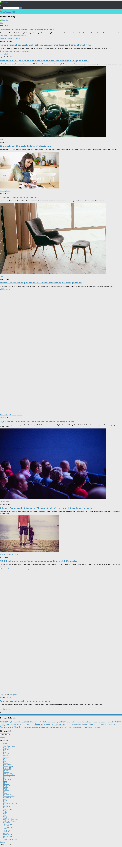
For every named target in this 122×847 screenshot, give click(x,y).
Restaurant (98, 724)
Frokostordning (102, 722)
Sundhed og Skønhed (11, 727)
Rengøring (91, 724)
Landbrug (6, 782)
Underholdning (4, 501)
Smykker (103, 724)
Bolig (1, 38)
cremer (54, 722)
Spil (107, 724)
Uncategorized (66, 727)
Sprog (110, 724)
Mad (45, 724)
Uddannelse (56, 727)
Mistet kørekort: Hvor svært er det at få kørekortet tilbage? (27, 29)
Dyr (57, 722)
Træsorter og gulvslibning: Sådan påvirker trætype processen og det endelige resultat (41, 283)
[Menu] (0, 5)
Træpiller (6, 831)
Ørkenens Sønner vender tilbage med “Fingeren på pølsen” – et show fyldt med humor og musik (46, 508)
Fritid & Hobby (4, 415)
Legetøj (31, 724)
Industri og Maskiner (13, 724)
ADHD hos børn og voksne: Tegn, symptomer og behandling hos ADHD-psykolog (38, 561)
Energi (6, 694)
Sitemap (2, 737)
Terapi (16, 554)
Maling (49, 724)
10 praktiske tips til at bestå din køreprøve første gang (25, 146)
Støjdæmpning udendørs (10, 820)
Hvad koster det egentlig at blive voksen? (19, 197)
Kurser (23, 724)
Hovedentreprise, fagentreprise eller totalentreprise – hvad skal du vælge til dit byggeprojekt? (44, 60)
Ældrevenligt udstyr (9, 746)
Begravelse (15, 722)
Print (4, 802)
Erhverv (62, 721)
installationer (7, 776)
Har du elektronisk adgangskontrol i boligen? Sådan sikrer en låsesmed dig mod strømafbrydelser (46, 45)
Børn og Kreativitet (40, 722)
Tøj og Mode (47, 727)
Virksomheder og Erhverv (91, 727)
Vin (80, 727)
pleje (73, 724)
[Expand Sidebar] (0, 712)
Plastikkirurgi (68, 724)
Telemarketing (35, 727)
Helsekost (109, 722)
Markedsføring (7, 794)
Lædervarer (6, 785)
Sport (4, 815)
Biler (1, 23)
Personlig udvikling (17, 415)
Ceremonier (50, 722)
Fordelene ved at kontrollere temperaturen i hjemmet (25, 701)
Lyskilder (6, 790)
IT (10, 415)
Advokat (3, 722)
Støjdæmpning (115, 724)
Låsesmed (16, 38)
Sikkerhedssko (7, 809)
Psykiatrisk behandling (6, 554)
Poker (5, 800)
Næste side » (7, 709)
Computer (6, 757)
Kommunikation (8, 779)
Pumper (5, 805)
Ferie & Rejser (69, 722)
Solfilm (5, 812)
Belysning (21, 722)
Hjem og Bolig (8, 38)
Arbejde (10, 722)
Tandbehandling (27, 727)
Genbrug (5, 770)
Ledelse (27, 724)
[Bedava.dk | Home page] (4, 2)
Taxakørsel (6, 825)
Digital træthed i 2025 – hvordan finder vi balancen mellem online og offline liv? (38, 421)
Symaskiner (6, 822)
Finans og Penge (5, 191)
